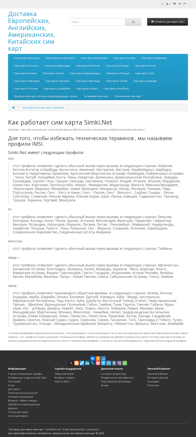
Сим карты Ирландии (57, 65)
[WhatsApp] (124, 363)
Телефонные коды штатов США (27, 377)
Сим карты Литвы (53, 73)
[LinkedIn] (87, 363)
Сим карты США (144, 73)
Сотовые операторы (113, 373)
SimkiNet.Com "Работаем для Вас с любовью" (72, 429)
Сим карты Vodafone (116, 88)
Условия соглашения (20, 396)
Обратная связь (64, 373)
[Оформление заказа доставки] (184, 4)
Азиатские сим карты (27, 58)
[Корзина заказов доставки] (179, 4)
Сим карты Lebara (87, 88)
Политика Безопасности (23, 393)
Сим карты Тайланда (26, 81)
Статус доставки (18, 412)
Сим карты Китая (145, 65)
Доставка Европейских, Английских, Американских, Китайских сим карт (31, 31)
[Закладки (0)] (174, 4)
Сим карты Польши (117, 73)
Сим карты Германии (154, 58)
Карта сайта (62, 381)
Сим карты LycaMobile (57, 88)
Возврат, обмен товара (22, 400)
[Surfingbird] (103, 363)
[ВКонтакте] (92, 358)
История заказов (157, 377)
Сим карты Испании (88, 65)
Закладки (153, 381)
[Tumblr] (114, 363)
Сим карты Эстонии (26, 88)
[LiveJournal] (92, 363)
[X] (71, 363)
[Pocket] (98, 363)
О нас (11, 385)
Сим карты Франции (87, 81)
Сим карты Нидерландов (85, 73)
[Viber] (119, 363)
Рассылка (153, 385)
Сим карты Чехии (116, 81)
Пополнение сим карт (128, 96)
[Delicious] (82, 363)
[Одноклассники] (98, 358)
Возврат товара (64, 377)
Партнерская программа (116, 381)
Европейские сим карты (60, 58)
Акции (104, 385)
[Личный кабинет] (168, 4)
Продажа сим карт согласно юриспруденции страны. (46, 96)
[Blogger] (76, 363)
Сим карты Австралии (94, 58)
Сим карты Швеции (145, 81)
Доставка (14, 389)
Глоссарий (14, 381)
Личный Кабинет (157, 373)
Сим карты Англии (124, 58)
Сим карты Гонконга (26, 65)
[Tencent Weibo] (108, 363)
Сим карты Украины (57, 81)
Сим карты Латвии (25, 73)
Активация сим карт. (96, 96)
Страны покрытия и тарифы (25, 373)
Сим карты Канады (117, 65)
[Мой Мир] (103, 358)
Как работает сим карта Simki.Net (43, 107)
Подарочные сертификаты (117, 377)
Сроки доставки (18, 416)
